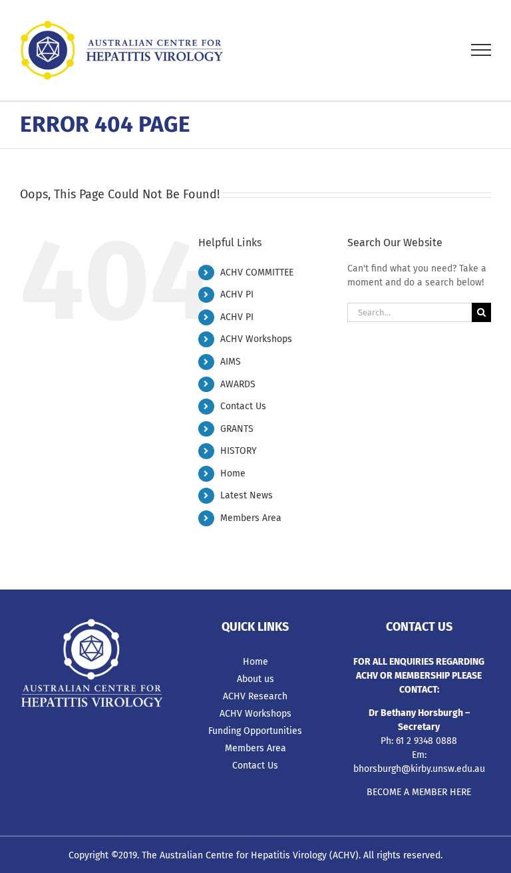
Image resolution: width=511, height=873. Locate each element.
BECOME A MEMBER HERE (419, 792)
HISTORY (238, 450)
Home (233, 473)
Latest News (246, 495)
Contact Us (243, 406)
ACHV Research (255, 696)
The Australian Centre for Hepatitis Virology (234, 855)
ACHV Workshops (256, 339)
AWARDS (238, 384)
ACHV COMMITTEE (256, 272)
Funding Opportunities (255, 731)
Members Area (250, 518)
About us (255, 679)
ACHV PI (237, 294)
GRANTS (237, 429)
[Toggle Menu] (481, 50)
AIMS (230, 361)
